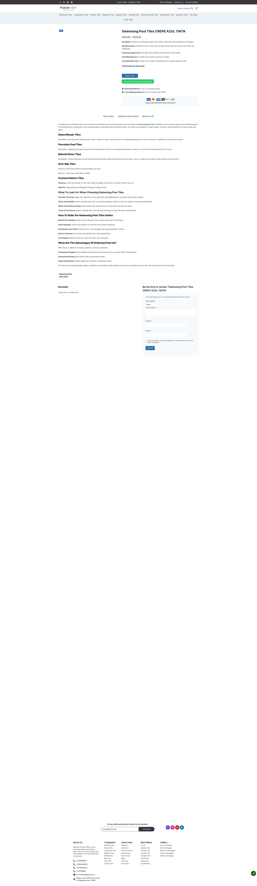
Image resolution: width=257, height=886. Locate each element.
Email (148, 331)
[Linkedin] (67, 2)
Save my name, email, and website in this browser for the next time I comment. (170, 341)
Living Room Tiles (81, 15)
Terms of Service (127, 850)
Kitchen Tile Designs (167, 853)
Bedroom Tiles (108, 15)
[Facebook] (60, 2)
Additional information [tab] (128, 116)
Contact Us (178, 2)
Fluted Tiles (145, 861)
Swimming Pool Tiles (149, 15)
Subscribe (146, 829)
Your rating (151, 301)
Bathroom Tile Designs (167, 850)
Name (149, 321)
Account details (191, 2)
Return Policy (125, 856)
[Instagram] (64, 2)
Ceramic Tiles (108, 864)
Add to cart (130, 76)
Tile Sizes (193, 15)
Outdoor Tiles (145, 848)
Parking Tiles (134, 15)
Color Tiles (128, 20)
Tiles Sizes (124, 861)
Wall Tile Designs (166, 848)
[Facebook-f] (168, 827)
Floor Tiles (107, 861)
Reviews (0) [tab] (148, 116)
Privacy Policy (125, 853)
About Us (124, 845)
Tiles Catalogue (166, 2)
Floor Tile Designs (166, 845)
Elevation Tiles (182, 15)
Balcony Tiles (121, 15)
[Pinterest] (71, 2)
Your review (151, 308)
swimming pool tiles (146, 124)
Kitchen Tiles (95, 15)
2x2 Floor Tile (145, 853)
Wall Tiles (107, 858)
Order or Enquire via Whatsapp (139, 81)
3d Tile (143, 845)
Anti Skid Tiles (145, 864)
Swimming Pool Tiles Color (133, 66)
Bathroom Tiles (66, 15)
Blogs (123, 858)
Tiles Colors (125, 864)
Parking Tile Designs (167, 856)
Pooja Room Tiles (167, 15)
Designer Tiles (145, 856)
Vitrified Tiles (108, 856)
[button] (138, 81)
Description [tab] (108, 116)
